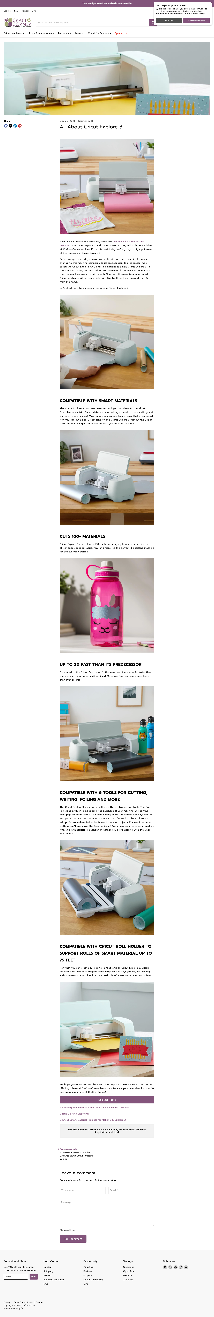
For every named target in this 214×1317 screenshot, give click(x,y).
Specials (120, 33)
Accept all (169, 20)
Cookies (39, 1302)
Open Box (128, 1271)
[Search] (153, 22)
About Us (88, 1267)
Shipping (48, 1271)
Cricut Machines (13, 33)
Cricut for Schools (98, 33)
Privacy (7, 1302)
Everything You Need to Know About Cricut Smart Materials (94, 1107)
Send (33, 1276)
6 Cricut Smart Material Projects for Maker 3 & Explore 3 (93, 1120)
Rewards (127, 1275)
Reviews (87, 1271)
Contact (7, 11)
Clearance (128, 1267)
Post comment (73, 1239)
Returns (48, 1275)
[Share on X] (10, 126)
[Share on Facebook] (6, 126)
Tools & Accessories (41, 33)
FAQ (16, 11)
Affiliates (128, 1279)
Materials (64, 33)
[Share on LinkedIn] (15, 126)
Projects (25, 11)
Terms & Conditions (23, 1302)
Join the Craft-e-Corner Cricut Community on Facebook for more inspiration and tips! (107, 1131)
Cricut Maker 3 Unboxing (74, 1114)
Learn (78, 33)
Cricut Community (93, 1279)
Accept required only (196, 20)
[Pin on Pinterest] (20, 126)
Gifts (34, 11)
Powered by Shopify (13, 1308)
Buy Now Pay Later (54, 1279)
